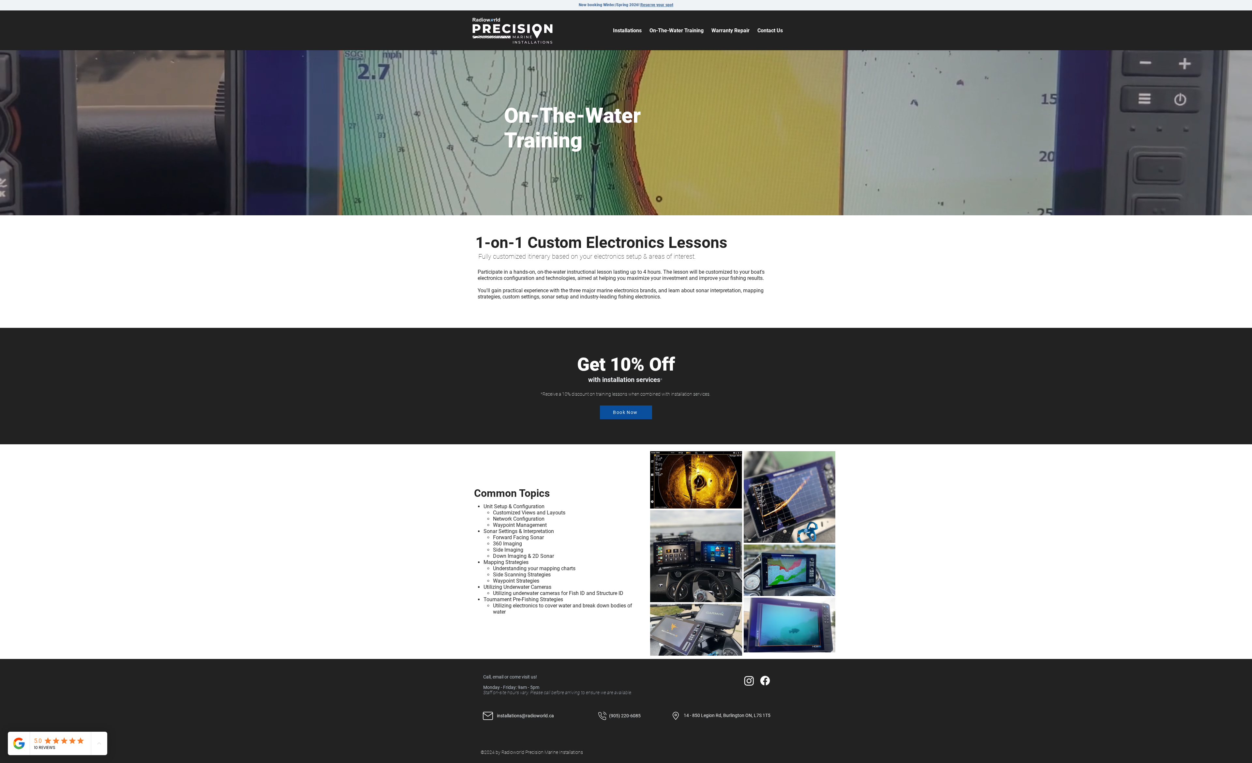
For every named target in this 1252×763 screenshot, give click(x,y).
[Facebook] (765, 680)
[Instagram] (749, 680)
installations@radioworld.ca (525, 715)
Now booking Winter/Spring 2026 (608, 5)
